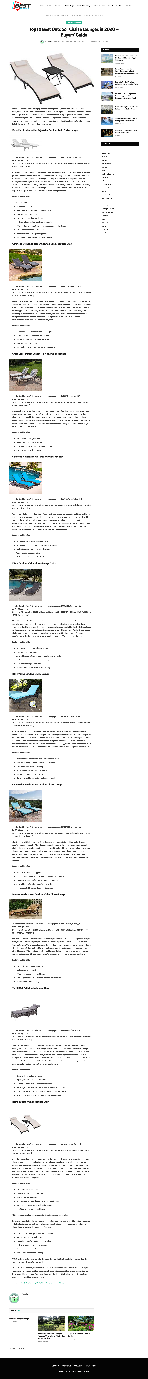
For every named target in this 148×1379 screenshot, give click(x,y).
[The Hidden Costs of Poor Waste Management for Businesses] (107, 121)
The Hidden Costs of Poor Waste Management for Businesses (126, 119)
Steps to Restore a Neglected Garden (79, 1334)
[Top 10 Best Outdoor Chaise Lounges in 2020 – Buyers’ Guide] (51, 76)
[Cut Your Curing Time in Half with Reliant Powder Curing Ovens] (107, 109)
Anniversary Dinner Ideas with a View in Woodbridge (126, 131)
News (49, 6)
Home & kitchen (106, 198)
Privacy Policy (90, 1366)
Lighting (104, 181)
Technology (69, 6)
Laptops (104, 160)
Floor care (104, 202)
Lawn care (104, 177)
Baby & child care (107, 195)
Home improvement (108, 212)
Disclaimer (78, 1366)
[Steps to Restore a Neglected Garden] (81, 1323)
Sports (103, 226)
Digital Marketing (83, 6)
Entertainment (99, 6)
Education (128, 6)
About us (56, 1366)
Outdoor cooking (107, 184)
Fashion (104, 167)
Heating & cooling (107, 209)
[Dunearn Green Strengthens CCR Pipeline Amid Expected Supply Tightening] (107, 58)
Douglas (49, 41)
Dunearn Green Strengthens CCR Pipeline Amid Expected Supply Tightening (126, 58)
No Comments (93, 41)
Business (58, 6)
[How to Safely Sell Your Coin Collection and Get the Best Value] (107, 85)
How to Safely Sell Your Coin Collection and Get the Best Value (126, 83)
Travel (110, 6)
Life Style (104, 216)
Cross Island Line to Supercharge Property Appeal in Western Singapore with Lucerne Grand (126, 96)
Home (42, 6)
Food (103, 171)
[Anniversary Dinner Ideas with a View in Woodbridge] (107, 133)
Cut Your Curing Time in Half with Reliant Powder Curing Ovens (126, 108)
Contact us (66, 1366)
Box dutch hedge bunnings (19, 1318)
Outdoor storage (107, 188)
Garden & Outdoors (74, 22)
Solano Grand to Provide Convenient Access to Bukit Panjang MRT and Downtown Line (126, 71)
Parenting (104, 223)
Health (118, 6)
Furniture (104, 205)
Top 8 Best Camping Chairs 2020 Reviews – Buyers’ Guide (42, 1283)
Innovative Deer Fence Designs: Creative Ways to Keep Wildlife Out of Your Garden (51, 1335)
